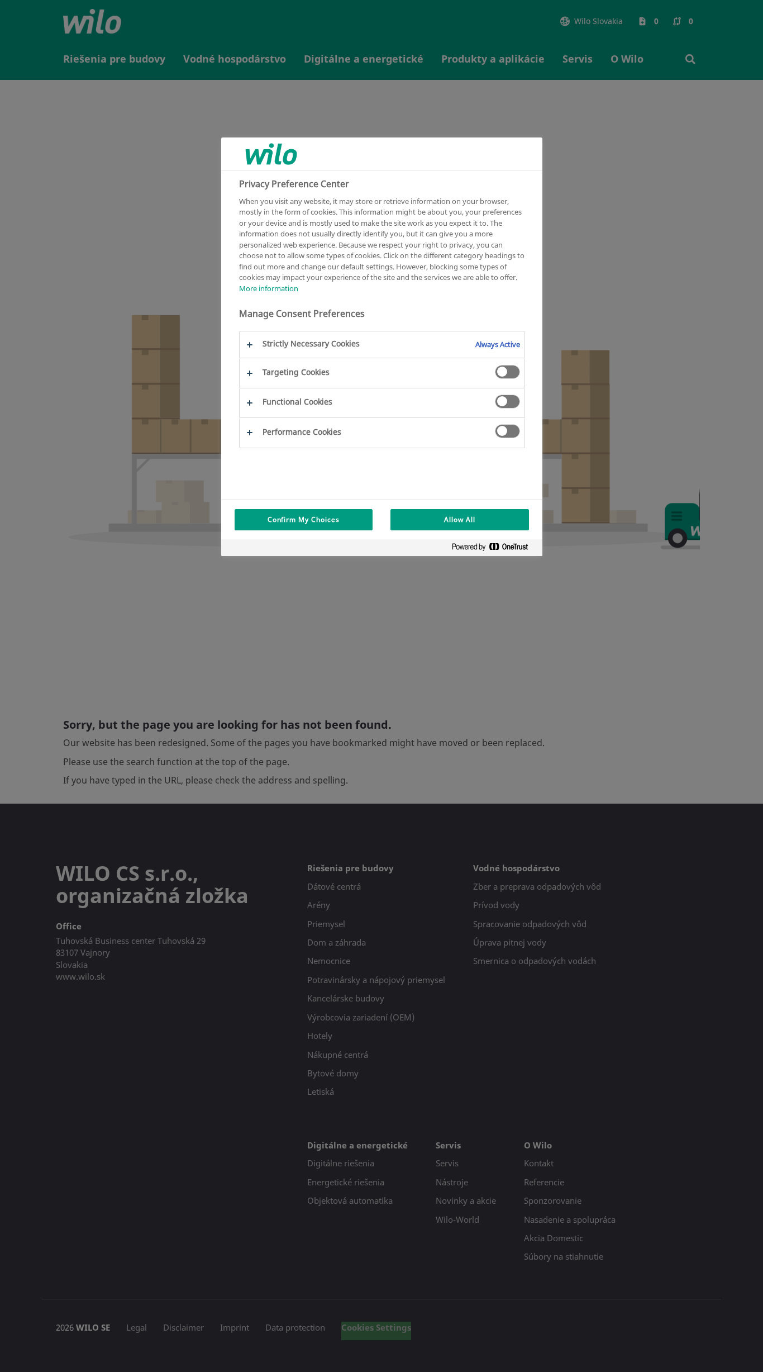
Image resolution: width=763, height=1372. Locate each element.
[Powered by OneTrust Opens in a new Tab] (494, 549)
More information (268, 288)
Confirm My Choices (304, 519)
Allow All (459, 519)
